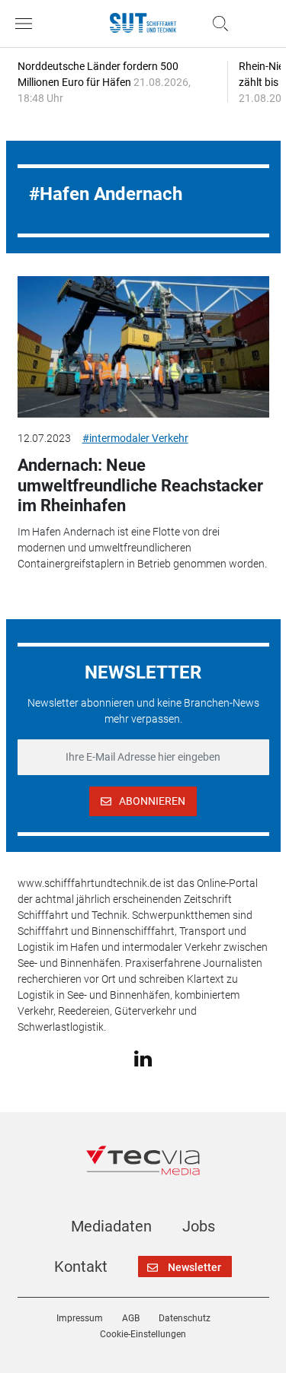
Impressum (79, 1318)
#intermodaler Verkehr (135, 438)
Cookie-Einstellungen (143, 1334)
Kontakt (81, 1266)
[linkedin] (143, 1058)
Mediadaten (111, 1226)
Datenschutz (184, 1318)
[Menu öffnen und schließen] (27, 23)
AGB (131, 1318)
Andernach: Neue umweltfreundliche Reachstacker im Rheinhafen (140, 485)
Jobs (198, 1226)
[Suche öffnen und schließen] (216, 24)
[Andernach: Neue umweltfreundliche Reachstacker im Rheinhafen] (143, 347)
